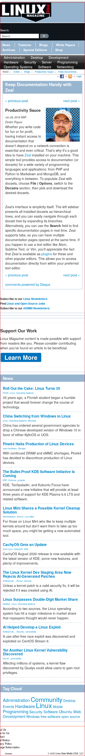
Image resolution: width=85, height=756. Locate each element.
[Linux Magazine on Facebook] (61, 76)
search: (4, 30)
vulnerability (30, 631)
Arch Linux (8, 549)
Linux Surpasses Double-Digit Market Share (40, 599)
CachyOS (18, 549)
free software (50, 716)
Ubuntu (65, 711)
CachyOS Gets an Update (25, 544)
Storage (22, 448)
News (6, 45)
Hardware (25, 706)
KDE (5, 480)
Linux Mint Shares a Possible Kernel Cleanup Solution (41, 510)
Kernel (20, 516)
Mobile (58, 706)
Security (27, 580)
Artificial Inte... (9, 580)
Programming (15, 711)
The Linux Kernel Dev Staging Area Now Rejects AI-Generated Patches (37, 574)
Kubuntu (12, 480)
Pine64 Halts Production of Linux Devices (38, 443)
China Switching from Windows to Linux (37, 416)
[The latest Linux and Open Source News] (70, 76)
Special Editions (35, 50)
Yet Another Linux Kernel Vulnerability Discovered (35, 652)
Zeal (28, 155)
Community (46, 699)
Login (79, 76)
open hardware (10, 448)
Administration (9, 516)
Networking (65, 66)
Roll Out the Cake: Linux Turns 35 (31, 388)
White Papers (65, 45)
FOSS (5, 392)
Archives (8, 50)
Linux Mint (29, 516)
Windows (32, 420)
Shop (59, 50)
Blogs (43, 45)
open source (70, 716)
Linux (12, 392)
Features (24, 45)
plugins (46, 253)
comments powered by (27, 284)
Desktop (6, 603)
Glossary (8, 753)
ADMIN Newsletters (36, 308)
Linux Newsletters (35, 299)
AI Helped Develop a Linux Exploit (32, 627)
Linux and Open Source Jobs (26, 303)
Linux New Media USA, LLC (69, 753)
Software (44, 66)
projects (21, 480)
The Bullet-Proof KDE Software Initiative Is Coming (39, 473)
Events (8, 706)
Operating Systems (18, 66)
